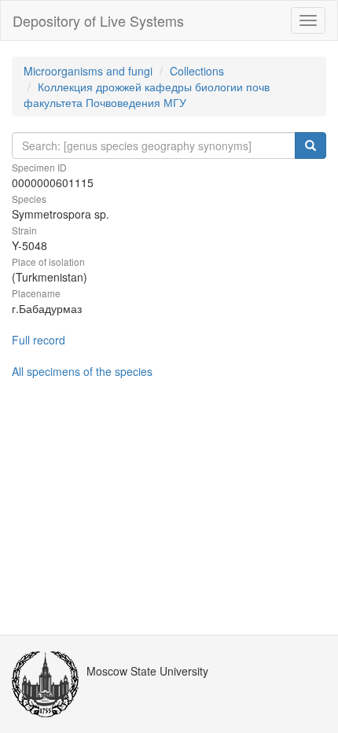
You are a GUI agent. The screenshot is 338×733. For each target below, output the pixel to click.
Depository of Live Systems (98, 20)
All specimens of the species (82, 371)
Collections (197, 71)
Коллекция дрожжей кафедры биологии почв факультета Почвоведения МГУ (147, 94)
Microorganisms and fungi (88, 71)
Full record (38, 340)
